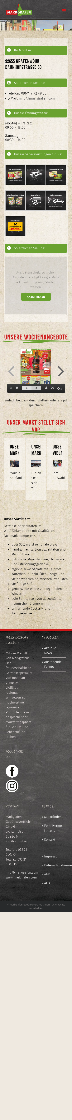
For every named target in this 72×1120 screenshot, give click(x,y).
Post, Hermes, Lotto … (54, 828)
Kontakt (49, 840)
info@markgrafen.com (37, 98)
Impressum (52, 856)
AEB (47, 883)
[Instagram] (12, 786)
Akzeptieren (36, 296)
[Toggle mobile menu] (64, 11)
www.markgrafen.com (21, 877)
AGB (47, 874)
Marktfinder (52, 817)
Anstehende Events (53, 664)
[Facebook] (12, 771)
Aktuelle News (50, 650)
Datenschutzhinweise (54, 865)
